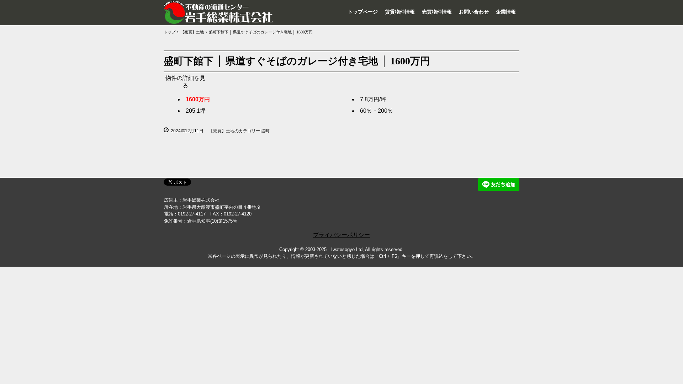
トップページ (363, 12)
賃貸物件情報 (400, 12)
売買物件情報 (437, 12)
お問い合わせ (474, 12)
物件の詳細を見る (185, 82)
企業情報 (506, 12)
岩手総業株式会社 (219, 12)
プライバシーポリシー (341, 235)
